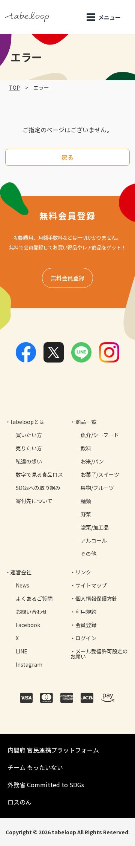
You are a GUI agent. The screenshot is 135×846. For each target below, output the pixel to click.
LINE (21, 651)
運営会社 (21, 572)
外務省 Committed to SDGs (46, 785)
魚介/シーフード (100, 435)
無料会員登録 (67, 278)
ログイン (85, 638)
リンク (83, 572)
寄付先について (34, 501)
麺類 (86, 501)
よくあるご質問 (34, 598)
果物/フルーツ (97, 487)
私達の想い (29, 461)
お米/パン (92, 461)
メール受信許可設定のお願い (99, 654)
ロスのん (20, 802)
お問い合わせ (31, 611)
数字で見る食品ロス (39, 474)
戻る (68, 157)
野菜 (86, 514)
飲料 (86, 448)
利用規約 (85, 611)
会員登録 (85, 624)
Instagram (29, 664)
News (22, 585)
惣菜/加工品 (95, 527)
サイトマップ (91, 585)
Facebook (28, 625)
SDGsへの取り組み (38, 487)
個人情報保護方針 (96, 598)
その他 (88, 553)
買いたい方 (29, 435)
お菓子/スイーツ (100, 474)
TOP (14, 87)
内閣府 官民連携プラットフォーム (53, 750)
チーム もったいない (35, 767)
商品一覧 (85, 421)
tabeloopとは (27, 421)
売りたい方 (29, 448)
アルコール (94, 540)
